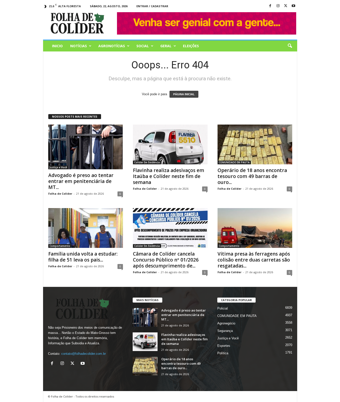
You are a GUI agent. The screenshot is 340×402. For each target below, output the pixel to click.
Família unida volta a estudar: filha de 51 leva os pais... (82, 257)
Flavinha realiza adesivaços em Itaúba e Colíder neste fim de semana (168, 176)
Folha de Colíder (60, 193)
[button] (289, 46)
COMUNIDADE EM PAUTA (234, 162)
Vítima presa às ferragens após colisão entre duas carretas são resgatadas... (254, 260)
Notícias (78, 46)
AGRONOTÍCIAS (111, 46)
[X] (286, 6)
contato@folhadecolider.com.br (83, 354)
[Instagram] (278, 6)
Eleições (191, 46)
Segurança (225, 331)
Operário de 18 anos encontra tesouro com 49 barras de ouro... (252, 176)
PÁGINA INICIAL (184, 94)
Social (142, 46)
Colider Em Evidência (147, 162)
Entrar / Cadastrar (152, 6)
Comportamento (60, 246)
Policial (222, 308)
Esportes (223, 346)
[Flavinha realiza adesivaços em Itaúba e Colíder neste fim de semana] (170, 144)
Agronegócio (226, 323)
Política (222, 353)
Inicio (57, 46)
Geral (165, 46)
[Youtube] (293, 6)
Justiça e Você (58, 167)
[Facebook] (270, 6)
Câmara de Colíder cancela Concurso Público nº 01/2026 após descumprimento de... (166, 260)
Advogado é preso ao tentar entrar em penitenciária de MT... (80, 181)
